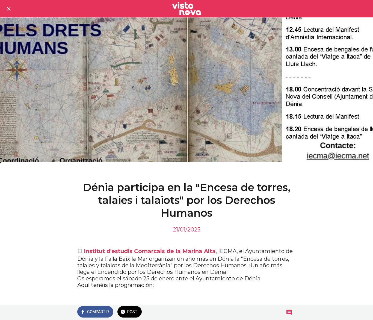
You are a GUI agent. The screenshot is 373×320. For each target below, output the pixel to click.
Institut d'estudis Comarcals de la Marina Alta (150, 251)
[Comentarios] (289, 312)
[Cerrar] (8, 8)
